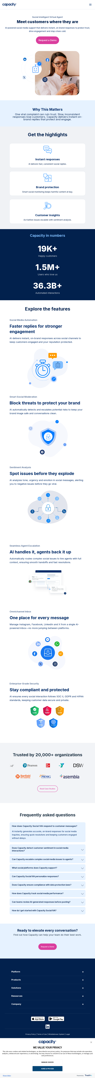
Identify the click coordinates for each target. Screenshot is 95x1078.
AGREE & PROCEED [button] (47, 1069)
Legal (68, 1034)
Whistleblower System (56, 1034)
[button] (91, 1042)
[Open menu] (90, 4)
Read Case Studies (47, 789)
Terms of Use (42, 1034)
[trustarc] (88, 1075)
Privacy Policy (7, 1075)
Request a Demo (47, 40)
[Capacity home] (9, 4)
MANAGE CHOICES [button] (47, 1062)
